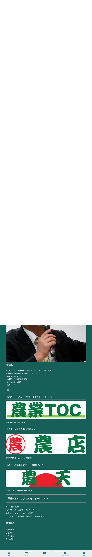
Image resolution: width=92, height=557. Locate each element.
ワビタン (9, 533)
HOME (26, 555)
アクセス (45, 555)
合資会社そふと (12, 529)
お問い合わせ (64, 555)
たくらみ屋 (10, 536)
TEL (84, 555)
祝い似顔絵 (10, 539)
